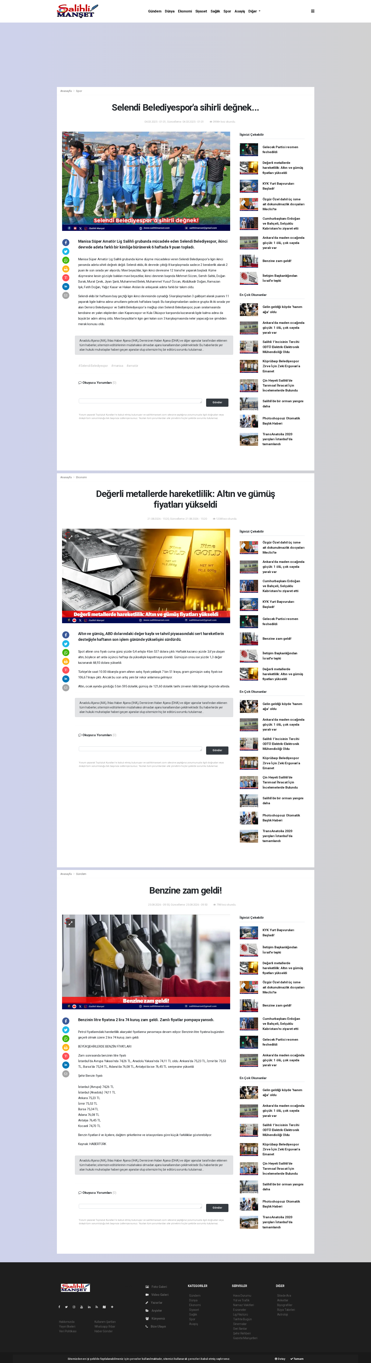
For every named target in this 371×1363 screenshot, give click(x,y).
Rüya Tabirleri (286, 1309)
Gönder (217, 402)
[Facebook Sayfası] (61, 1307)
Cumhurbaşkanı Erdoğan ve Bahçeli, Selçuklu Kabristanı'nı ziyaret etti (281, 224)
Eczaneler (239, 1309)
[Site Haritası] (106, 1307)
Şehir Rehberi (242, 1333)
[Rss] (98, 1307)
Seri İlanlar (240, 1328)
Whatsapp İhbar (104, 1326)
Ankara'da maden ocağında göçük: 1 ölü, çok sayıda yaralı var (283, 243)
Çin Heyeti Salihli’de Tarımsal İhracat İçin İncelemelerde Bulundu (280, 386)
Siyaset (201, 11)
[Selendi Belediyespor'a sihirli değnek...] (146, 181)
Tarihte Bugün (242, 1319)
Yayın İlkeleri (67, 1326)
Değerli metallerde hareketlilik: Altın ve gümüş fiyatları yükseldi (283, 168)
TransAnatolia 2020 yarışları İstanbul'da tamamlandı (278, 439)
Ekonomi (185, 11)
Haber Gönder (103, 1331)
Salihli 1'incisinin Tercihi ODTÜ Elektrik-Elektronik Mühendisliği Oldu (281, 347)
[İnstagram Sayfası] (76, 1307)
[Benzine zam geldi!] (146, 961)
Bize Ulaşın (158, 1326)
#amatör (132, 365)
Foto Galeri (159, 1286)
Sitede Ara (284, 1295)
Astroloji (282, 1314)
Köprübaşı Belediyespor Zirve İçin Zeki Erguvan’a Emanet (281, 366)
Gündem (154, 11)
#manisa (117, 365)
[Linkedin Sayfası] (91, 1307)
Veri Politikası (67, 1331)
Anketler (282, 1300)
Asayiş (240, 11)
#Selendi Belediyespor (93, 365)
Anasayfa (66, 91)
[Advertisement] (185, 55)
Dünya (170, 11)
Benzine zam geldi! (277, 261)
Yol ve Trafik (241, 1300)
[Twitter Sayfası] (68, 1307)
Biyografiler (284, 1305)
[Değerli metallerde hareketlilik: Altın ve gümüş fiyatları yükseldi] (146, 575)
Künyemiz (158, 1318)
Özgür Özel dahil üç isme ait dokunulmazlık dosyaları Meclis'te (283, 204)
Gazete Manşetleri (245, 1338)
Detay (281, 1358)
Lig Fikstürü (240, 1314)
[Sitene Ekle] (114, 1307)
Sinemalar (240, 1324)
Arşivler (156, 1310)
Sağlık (215, 11)
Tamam (298, 1358)
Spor (227, 11)
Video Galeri (159, 1294)
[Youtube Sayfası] (83, 1307)
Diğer (253, 11)
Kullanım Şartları (105, 1321)
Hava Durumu (242, 1295)
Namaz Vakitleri (243, 1305)
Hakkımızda (67, 1321)
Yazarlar (156, 1302)
